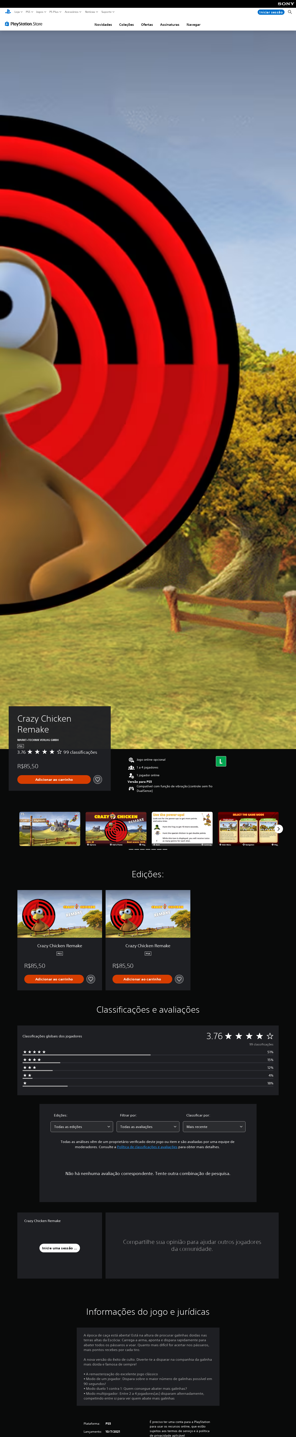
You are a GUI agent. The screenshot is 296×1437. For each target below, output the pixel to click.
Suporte (106, 12)
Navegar (193, 24)
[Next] (278, 829)
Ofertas (147, 24)
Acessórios (71, 12)
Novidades (103, 24)
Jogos (39, 12)
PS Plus (53, 12)
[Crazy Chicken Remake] (49, 829)
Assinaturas (169, 24)
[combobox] (81, 1126)
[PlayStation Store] (24, 23)
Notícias (90, 12)
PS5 (28, 12)
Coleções (126, 24)
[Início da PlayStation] (8, 12)
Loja (17, 12)
